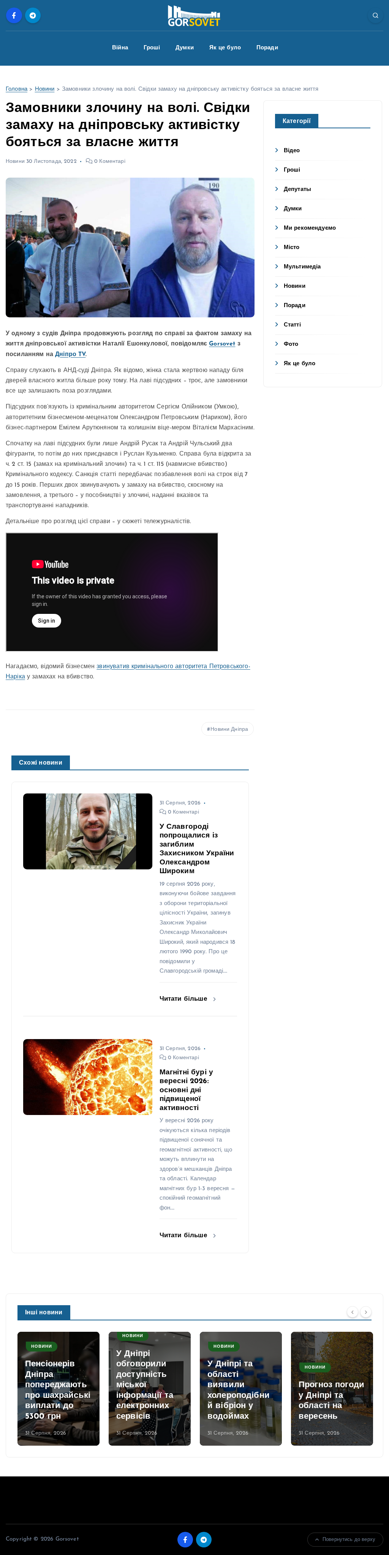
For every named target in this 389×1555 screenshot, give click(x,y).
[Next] (366, 1312)
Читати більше (184, 999)
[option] (58, 1389)
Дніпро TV (70, 355)
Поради (267, 48)
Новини (45, 89)
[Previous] (352, 1312)
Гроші (152, 48)
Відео (292, 151)
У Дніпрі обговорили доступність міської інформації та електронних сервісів (144, 1385)
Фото (291, 344)
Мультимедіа (302, 267)
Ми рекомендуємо (310, 228)
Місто (292, 248)
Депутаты (297, 189)
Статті (292, 325)
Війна (120, 48)
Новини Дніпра (229, 729)
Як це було (225, 48)
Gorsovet (222, 344)
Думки (185, 48)
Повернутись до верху (349, 1539)
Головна (16, 89)
